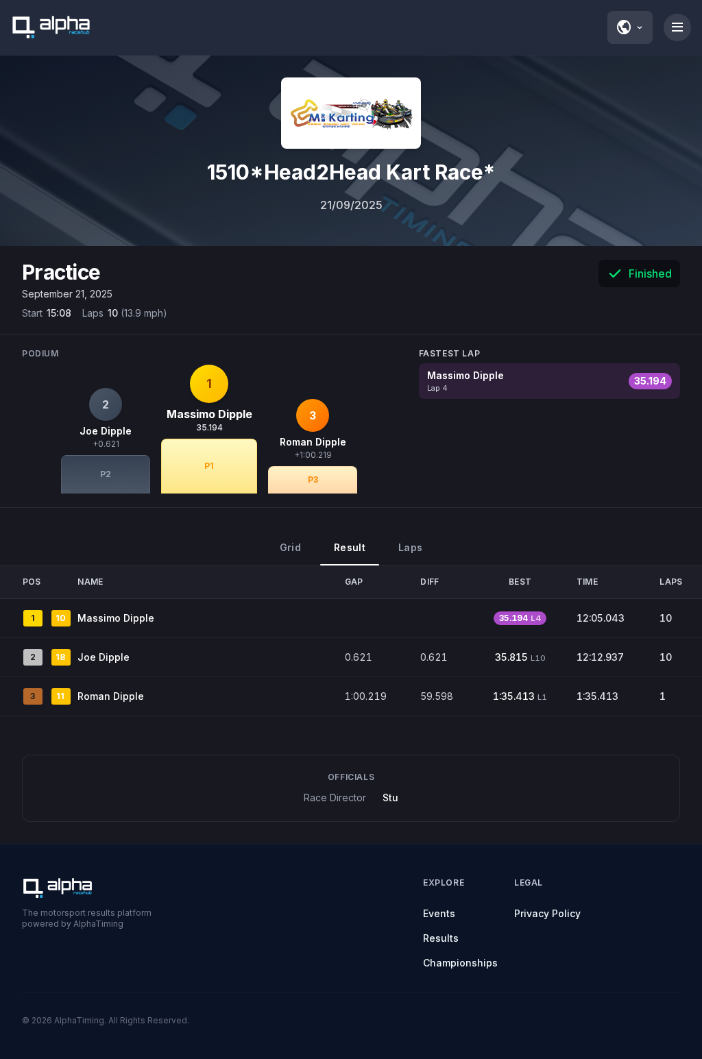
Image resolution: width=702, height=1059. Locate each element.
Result (349, 547)
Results (441, 938)
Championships (460, 963)
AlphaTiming (79, 1020)
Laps (410, 547)
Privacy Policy (547, 913)
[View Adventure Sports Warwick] (351, 113)
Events (439, 913)
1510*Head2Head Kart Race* (351, 172)
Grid (290, 547)
